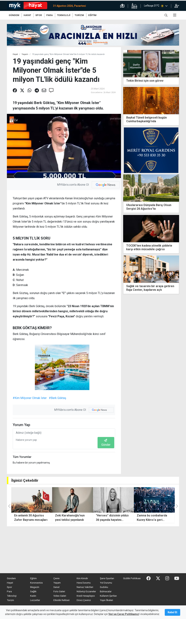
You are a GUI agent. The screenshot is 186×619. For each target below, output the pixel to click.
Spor (9, 587)
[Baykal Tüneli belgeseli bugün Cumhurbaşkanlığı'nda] (151, 100)
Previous (124, 276)
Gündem (11, 578)
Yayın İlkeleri (106, 600)
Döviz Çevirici (84, 600)
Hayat (15, 54)
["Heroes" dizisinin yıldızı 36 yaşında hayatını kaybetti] (72, 500)
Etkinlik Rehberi (61, 600)
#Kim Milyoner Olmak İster (30, 398)
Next (177, 276)
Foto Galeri (59, 591)
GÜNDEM (14, 15)
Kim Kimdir (82, 578)
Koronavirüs (36, 582)
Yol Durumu (106, 582)
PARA (49, 15)
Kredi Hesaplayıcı (86, 595)
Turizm (10, 600)
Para (9, 591)
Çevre (56, 578)
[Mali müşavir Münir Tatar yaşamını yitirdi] (151, 269)
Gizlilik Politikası (132, 578)
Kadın (33, 595)
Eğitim (33, 578)
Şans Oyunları (107, 578)
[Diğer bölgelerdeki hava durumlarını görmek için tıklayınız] (166, 5)
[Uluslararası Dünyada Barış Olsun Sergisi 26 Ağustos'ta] (151, 187)
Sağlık (33, 591)
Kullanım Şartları (108, 595)
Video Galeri (59, 595)
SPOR (38, 15)
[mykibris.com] (28, 6)
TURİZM (79, 15)
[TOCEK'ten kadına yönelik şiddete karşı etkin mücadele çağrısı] (151, 228)
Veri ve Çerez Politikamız (123, 614)
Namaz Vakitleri (85, 587)
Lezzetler (35, 600)
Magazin (34, 587)
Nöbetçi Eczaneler (86, 591)
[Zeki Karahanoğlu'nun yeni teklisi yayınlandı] (31, 500)
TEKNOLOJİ (63, 15)
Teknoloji (12, 595)
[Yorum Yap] (51, 90)
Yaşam (25, 54)
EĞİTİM (92, 15)
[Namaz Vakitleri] (134, 6)
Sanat (56, 587)
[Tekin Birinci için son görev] (151, 63)
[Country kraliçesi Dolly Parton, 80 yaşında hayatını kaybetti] (154, 500)
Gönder (105, 444)
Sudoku (104, 587)
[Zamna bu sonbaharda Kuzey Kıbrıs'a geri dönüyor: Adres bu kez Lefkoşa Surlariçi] (113, 500)
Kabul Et (172, 612)
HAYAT (27, 15)
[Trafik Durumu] (122, 6)
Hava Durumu (84, 582)
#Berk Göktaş (57, 398)
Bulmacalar (106, 591)
